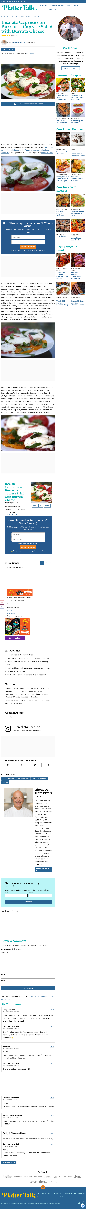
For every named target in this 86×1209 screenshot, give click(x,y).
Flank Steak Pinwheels (76, 239)
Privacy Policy (23, 1203)
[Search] (58, 9)
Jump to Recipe (8, 49)
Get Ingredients (15, 638)
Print (47, 506)
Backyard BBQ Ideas (57, 5)
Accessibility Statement (33, 1203)
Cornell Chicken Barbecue (60, 213)
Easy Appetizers (9, 778)
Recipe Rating (6, 949)
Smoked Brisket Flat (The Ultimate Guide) (77, 303)
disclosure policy (30, 53)
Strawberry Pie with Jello (77, 121)
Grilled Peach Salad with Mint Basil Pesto (77, 98)
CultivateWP (57, 1203)
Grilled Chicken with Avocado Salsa (77, 213)
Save (35, 506)
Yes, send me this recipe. (29, 543)
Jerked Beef (61, 236)
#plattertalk (37, 730)
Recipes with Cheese (39, 778)
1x (42, 563)
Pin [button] (41, 506)
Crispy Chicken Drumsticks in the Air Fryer (62, 179)
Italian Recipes (36, 16)
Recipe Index (14, 16)
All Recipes (43, 5)
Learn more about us (70, 68)
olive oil (9, 610)
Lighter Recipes (72, 5)
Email (31, 893)
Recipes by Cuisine (24, 16)
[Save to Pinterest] (2, 602)
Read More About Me (42, 869)
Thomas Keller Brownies (62, 153)
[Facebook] (79, 1203)
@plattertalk (24, 730)
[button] (5, 503)
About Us (42, 9)
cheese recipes (47, 153)
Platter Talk (5, 16)
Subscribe (5, 1)
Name (7, 893)
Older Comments (9, 1162)
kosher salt (11, 613)
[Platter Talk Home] (19, 7)
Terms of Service (44, 1203)
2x (46, 563)
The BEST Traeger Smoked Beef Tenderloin (76, 275)
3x (50, 563)
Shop (50, 9)
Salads (5, 782)
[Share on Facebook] (2, 606)
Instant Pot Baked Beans (61, 121)
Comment (5, 953)
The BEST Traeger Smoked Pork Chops (62, 275)
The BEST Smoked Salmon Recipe (62, 303)
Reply (52, 1009)
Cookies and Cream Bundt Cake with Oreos (78, 154)
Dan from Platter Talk (19, 42)
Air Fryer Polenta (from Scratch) (77, 179)
